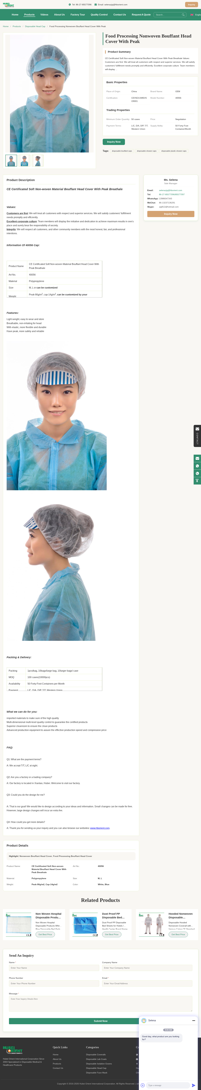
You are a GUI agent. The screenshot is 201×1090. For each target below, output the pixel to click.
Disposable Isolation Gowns (99, 1063)
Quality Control (99, 14)
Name (12, 962)
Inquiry (191, 4)
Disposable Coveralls (96, 1054)
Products (29, 14)
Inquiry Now (114, 142)
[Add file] (143, 1085)
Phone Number (16, 978)
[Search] (183, 14)
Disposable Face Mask (96, 1072)
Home (15, 14)
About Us (59, 14)
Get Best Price (45, 934)
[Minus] (193, 1020)
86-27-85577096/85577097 (172, 194)
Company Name (109, 962)
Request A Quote (141, 14)
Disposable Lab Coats (96, 1059)
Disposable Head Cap (35, 26)
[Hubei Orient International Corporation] (8, 4)
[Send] (193, 1085)
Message (14, 993)
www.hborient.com (99, 828)
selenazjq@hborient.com (115, 4)
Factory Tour (78, 14)
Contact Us (119, 14)
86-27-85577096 (84, 4)
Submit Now (100, 1021)
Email (105, 978)
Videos (44, 14)
